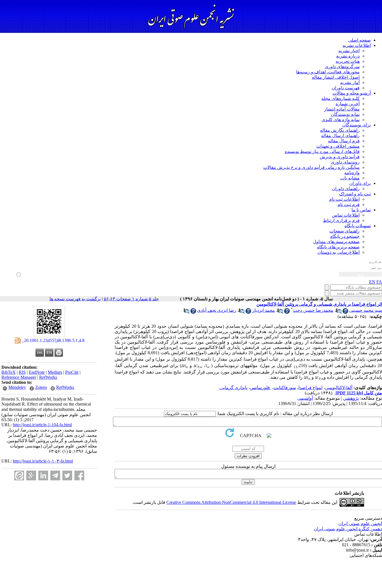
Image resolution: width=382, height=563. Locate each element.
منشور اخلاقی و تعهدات (338, 146)
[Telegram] (55, 475)
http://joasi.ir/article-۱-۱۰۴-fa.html (43, 461)
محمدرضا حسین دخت (313, 310)
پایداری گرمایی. (233, 387)
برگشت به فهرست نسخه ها (75, 298)
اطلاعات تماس (346, 215)
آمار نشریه (350, 82)
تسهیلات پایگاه (358, 225)
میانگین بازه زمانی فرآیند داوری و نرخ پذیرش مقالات (311, 167)
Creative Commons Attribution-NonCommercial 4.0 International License (231, 502)
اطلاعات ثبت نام (344, 199)
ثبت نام (15, 264)
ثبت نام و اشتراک (355, 193)
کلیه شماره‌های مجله (340, 98)
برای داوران (360, 183)
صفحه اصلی (359, 40)
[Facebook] (79, 475)
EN (372, 281)
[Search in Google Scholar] (345, 312)
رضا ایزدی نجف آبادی (216, 310)
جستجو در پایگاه (345, 236)
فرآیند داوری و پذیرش (340, 156)
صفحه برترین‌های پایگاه (338, 247)
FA (379, 281)
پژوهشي (351, 398)
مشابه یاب (350, 178)
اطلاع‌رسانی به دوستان (338, 252)
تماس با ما (361, 209)
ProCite (72, 372)
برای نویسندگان (356, 125)
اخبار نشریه (349, 50)
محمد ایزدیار (263, 310)
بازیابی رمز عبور (10, 268)
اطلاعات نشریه (357, 45)
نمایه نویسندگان (345, 114)
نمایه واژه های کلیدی (341, 119)
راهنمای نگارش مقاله (340, 130)
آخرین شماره (348, 103)
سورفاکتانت (284, 387)
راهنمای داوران (346, 188)
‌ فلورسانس (260, 387)
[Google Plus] (31, 475)
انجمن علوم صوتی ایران (360, 523)
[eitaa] (19, 475)
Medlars (55, 372)
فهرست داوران (346, 87)
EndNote (37, 372)
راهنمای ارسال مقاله (340, 135)
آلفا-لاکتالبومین (338, 387)
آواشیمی (305, 398)
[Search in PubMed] (338, 312)
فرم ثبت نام (349, 204)
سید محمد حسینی (365, 310)
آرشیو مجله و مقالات (352, 93)
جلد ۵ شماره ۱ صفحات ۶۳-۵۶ (131, 298)
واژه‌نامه (352, 172)
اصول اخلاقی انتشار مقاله (336, 77)
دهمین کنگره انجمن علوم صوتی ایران (348, 528)
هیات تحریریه (348, 61)
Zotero (41, 387)
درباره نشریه (348, 56)
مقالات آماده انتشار (342, 109)
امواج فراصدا (310, 387)
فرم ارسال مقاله (344, 140)
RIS (22, 372)
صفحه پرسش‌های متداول (336, 241)
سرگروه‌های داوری (342, 66)
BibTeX (8, 372)
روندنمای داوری (345, 162)
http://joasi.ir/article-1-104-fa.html (42, 424)
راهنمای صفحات (344, 231)
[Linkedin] (43, 475)
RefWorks (48, 377)
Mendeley (17, 387)
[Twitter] (67, 475)
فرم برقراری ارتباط (341, 220)
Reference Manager (18, 377)
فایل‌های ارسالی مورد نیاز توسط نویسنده (322, 151)
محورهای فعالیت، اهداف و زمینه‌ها (328, 72)
